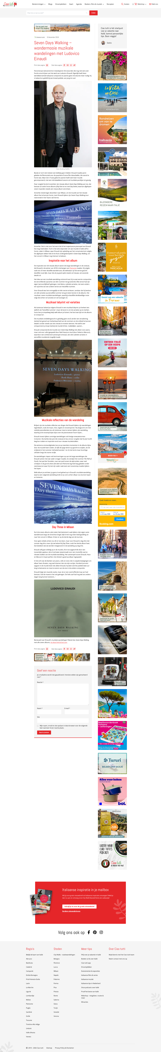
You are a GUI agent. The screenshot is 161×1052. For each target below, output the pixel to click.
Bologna (56, 959)
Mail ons (155, 4)
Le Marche (29, 987)
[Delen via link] (74, 65)
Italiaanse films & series (89, 975)
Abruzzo (29, 959)
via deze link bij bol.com (58, 642)
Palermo (57, 979)
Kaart (71, 4)
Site (38, 717)
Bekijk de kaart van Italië (34, 955)
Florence (57, 963)
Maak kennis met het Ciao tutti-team (121, 955)
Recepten (110, 4)
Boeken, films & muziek (93, 4)
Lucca (56, 967)
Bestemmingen (38, 4)
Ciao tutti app (86, 963)
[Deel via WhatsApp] (71, 65)
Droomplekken (60, 4)
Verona (56, 1016)
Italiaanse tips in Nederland (90, 983)
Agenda (79, 4)
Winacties (84, 1002)
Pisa (55, 987)
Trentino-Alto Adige (33, 1024)
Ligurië (28, 992)
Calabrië (29, 967)
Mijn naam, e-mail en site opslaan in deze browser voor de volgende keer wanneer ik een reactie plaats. (63, 727)
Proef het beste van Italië (90, 992)
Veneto (28, 1037)
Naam (39, 708)
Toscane (29, 1020)
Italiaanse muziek (40, 37)
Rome (56, 996)
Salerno (56, 1000)
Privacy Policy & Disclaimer (64, 1048)
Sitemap (49, 1048)
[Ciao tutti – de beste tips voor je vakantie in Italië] (10, 4)
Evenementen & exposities (90, 971)
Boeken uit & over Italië (89, 959)
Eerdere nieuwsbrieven (71, 911)
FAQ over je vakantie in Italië (91, 955)
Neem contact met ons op (118, 959)
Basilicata (29, 963)
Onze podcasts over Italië (90, 987)
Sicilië (28, 1016)
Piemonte (73, 268)
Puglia (28, 1008)
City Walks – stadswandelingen (64, 955)
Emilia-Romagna (31, 975)
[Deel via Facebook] (64, 65)
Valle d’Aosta (30, 1033)
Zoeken (126, 4)
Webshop (141, 4)
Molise (28, 1000)
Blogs (50, 4)
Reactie (40, 682)
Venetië (56, 1012)
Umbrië (28, 1028)
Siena (55, 1004)
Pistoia (56, 992)
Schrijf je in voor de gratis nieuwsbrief (79, 906)
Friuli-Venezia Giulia (33, 979)
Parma (56, 983)
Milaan (56, 971)
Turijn (56, 1008)
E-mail (67, 708)
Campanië (29, 971)
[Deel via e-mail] (67, 65)
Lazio (28, 983)
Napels (56, 975)
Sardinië (29, 1012)
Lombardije (30, 996)
